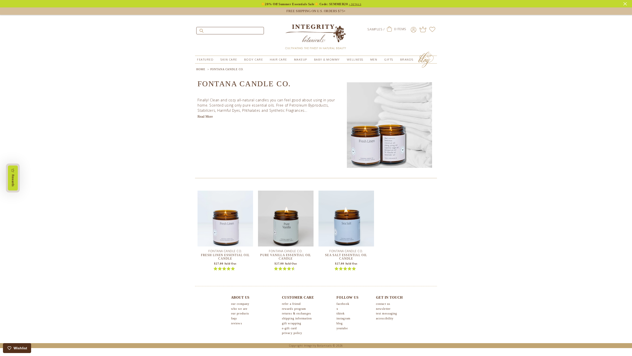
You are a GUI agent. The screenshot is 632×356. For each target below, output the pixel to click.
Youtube (342, 328)
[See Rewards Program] (423, 29)
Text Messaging (386, 313)
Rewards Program (294, 309)
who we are (239, 309)
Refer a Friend (291, 304)
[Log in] (413, 29)
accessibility (385, 318)
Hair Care (278, 59)
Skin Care (228, 59)
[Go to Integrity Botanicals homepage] (316, 34)
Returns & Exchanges (296, 313)
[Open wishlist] (432, 29)
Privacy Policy (292, 333)
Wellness (355, 59)
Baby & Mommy (327, 59)
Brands (407, 59)
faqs (234, 318)
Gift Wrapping (291, 323)
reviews (236, 323)
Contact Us (383, 304)
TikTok (340, 313)
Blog (339, 323)
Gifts (388, 59)
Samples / (375, 29)
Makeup (300, 59)
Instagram (343, 318)
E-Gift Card (289, 328)
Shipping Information (297, 318)
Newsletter (383, 309)
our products (240, 313)
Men (373, 59)
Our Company (240, 304)
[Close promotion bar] (626, 3)
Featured (205, 59)
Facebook (342, 304)
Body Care (253, 59)
